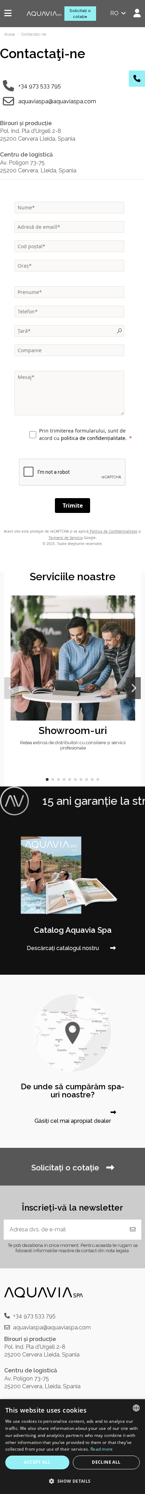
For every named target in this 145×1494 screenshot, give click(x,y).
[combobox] (136, 1408)
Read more (101, 1449)
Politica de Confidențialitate (113, 531)
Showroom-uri (73, 730)
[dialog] (72, 1446)
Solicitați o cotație (80, 13)
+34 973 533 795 (39, 85)
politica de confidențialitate (93, 438)
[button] (47, 779)
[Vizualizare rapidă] (129, 619)
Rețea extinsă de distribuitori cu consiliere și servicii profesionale (73, 745)
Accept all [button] (37, 1462)
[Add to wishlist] (129, 606)
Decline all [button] (106, 1462)
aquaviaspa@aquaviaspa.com (57, 101)
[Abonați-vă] (132, 1229)
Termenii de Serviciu (66, 537)
